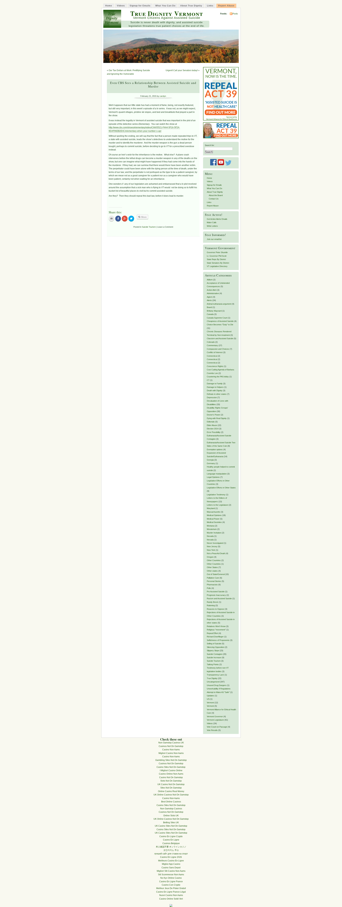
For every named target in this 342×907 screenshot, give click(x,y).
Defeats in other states (216, 394)
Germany (211, 463)
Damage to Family (214, 383)
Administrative (213, 293)
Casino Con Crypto (171, 885)
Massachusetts (213, 512)
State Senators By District (218, 263)
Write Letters (212, 226)
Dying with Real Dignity (217, 418)
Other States (212, 567)
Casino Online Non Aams (171, 774)
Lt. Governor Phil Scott (216, 256)
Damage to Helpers (215, 387)
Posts (235, 13)
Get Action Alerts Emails (217, 219)
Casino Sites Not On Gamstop (171, 767)
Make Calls (211, 222)
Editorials (211, 422)
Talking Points (213, 664)
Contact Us (214, 199)
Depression (212, 397)
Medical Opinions (214, 515)
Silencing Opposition (215, 647)
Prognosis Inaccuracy (216, 595)
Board (209, 307)
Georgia (210, 460)
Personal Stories (214, 581)
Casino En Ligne (171, 840)
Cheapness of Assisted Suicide (220, 321)
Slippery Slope (213, 650)
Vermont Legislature (215, 720)
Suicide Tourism (149, 227)
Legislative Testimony (216, 495)
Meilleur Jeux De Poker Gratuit (171, 888)
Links (210, 5)
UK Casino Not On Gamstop (171, 784)
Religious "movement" (216, 630)
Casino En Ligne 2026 (171, 857)
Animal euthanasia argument (219, 304)
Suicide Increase (214, 657)
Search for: (209, 145)
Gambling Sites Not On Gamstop (171, 760)
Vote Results (212, 730)
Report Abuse (226, 5)
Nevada (210, 536)
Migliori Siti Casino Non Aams (171, 871)
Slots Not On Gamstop (171, 781)
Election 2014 (212, 429)
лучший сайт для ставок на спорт (171, 853)
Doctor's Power (213, 415)
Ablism (210, 280)
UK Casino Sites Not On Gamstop (171, 826)
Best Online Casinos (171, 801)
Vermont (210, 703)
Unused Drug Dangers (216, 685)
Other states (212, 571)
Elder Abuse (212, 425)
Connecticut (212, 356)
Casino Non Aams (171, 749)
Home (108, 5)
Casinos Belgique (171, 843)
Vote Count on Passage (217, 727)
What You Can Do (165, 5)
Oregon (210, 557)
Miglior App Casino (171, 864)
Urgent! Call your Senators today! (182, 70)
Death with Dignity (214, 390)
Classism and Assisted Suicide (220, 338)
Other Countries (214, 560)
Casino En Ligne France (171, 881)
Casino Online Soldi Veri (171, 899)
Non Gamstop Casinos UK (171, 742)
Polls (209, 588)
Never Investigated (215, 543)
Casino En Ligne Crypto (171, 836)
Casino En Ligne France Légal (171, 892)
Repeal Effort (212, 633)
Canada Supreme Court (217, 318)
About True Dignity (191, 5)
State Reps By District (216, 259)
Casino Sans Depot (171, 867)
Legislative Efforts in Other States (221, 488)
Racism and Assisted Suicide (219, 598)
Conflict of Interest (214, 352)
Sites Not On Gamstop (171, 788)
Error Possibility (213, 432)
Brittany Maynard (214, 311)
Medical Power (213, 519)
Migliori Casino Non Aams (171, 753)
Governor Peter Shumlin (217, 252)
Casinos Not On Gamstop (171, 746)
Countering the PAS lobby (218, 377)
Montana (210, 526)
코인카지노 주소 (171, 850)
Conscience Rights (215, 366)
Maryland (211, 508)
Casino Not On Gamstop (171, 777)
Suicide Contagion (214, 654)
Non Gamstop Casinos (171, 808)
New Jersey (212, 546)
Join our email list (214, 239)
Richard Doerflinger (215, 637)
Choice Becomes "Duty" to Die (220, 324)
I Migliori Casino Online (171, 770)
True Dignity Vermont (166, 13)
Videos (121, 5)
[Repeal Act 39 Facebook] (221, 138)
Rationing (211, 605)
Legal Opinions (213, 477)
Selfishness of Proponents (218, 640)
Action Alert (211, 290)
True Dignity (212, 678)
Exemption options (215, 449)
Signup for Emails (140, 5)
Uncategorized (213, 682)
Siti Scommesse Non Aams (171, 874)
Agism (209, 297)
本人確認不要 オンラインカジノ (171, 847)
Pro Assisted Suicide (215, 591)
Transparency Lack (215, 675)
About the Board (216, 195)
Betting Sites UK (171, 822)
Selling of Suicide (214, 644)
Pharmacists (212, 585)
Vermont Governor (215, 716)
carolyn (163, 96)
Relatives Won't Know (216, 626)
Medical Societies (214, 522)
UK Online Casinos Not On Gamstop (171, 794)
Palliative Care (213, 578)
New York (211, 550)
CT (208, 380)
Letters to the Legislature (217, 505)
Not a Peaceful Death (216, 553)
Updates (210, 696)
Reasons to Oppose (215, 609)
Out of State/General (216, 574)
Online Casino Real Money (171, 791)
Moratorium (212, 529)
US (208, 699)
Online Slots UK (171, 815)
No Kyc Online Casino (171, 878)
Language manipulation (217, 474)
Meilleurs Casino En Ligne (171, 860)
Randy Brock (212, 602)
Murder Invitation (214, 533)
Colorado (211, 342)
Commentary (212, 345)
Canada (210, 314)
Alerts (209, 300)
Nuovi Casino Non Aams (171, 895)
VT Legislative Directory (217, 266)
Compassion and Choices (218, 349)
